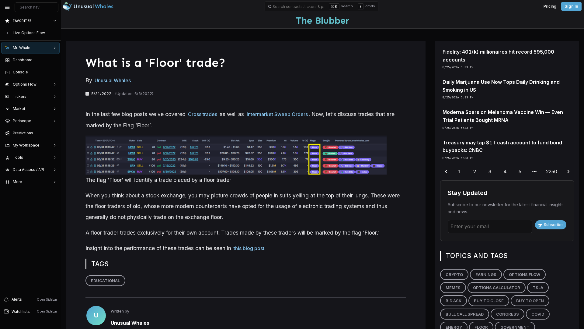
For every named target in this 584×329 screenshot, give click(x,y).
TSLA (538, 287)
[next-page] (568, 172)
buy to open (530, 300)
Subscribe (553, 224)
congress (507, 314)
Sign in (571, 6)
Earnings (485, 274)
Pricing (550, 6)
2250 (551, 171)
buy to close (489, 300)
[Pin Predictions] (53, 133)
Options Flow (524, 274)
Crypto (454, 274)
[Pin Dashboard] (53, 60)
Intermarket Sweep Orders (277, 114)
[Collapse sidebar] (7, 7)
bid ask (453, 300)
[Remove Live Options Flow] (55, 33)
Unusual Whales (113, 80)
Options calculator (496, 287)
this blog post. (250, 248)
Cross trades (202, 114)
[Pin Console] (53, 72)
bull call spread (465, 314)
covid (537, 314)
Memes (453, 287)
